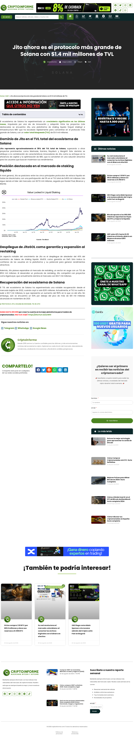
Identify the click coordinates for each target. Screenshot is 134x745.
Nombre (94, 398)
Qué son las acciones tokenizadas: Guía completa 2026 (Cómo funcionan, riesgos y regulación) (72, 702)
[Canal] (77, 16)
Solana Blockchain (23, 304)
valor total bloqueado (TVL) (37, 132)
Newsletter (117, 18)
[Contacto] (110, 16)
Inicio (70, 18)
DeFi (89, 62)
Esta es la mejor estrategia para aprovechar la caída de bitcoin (119, 440)
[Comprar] (103, 16)
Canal (76, 18)
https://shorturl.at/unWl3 (39, 315)
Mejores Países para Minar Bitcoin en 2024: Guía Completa (118, 479)
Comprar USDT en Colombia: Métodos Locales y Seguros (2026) (72, 670)
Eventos (97, 18)
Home (2, 96)
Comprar (103, 18)
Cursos (90, 18)
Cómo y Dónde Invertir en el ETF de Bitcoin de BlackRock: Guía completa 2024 (119, 499)
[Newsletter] (117, 16)
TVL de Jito (36, 304)
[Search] (61, 17)
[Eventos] (97, 16)
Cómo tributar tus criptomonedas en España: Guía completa (118, 519)
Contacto (110, 18)
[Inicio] (70, 16)
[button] (79, 114)
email (93, 408)
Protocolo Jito (8, 304)
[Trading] (83, 16)
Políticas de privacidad (59, 732)
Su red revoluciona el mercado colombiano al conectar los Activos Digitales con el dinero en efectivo (119, 159)
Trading (83, 18)
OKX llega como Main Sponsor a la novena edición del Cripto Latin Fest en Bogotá (119, 197)
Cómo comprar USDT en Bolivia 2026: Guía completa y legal (71, 686)
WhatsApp (23, 328)
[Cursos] (90, 16)
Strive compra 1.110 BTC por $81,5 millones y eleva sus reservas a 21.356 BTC (118, 177)
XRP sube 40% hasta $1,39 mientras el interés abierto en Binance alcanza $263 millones (119, 237)
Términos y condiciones (75, 732)
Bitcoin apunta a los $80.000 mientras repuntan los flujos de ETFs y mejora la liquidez (119, 217)
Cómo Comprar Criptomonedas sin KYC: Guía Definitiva (119, 460)
